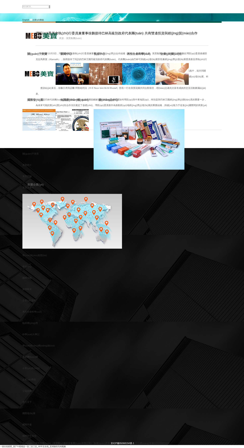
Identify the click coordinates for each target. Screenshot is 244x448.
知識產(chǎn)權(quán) (75, 99)
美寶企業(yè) (35, 184)
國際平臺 (27, 424)
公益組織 (27, 390)
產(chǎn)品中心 (108, 99)
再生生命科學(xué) (139, 53)
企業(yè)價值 (29, 379)
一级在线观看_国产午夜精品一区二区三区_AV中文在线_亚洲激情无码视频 (33, 446)
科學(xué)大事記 (31, 334)
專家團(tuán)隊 (30, 357)
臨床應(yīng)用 (30, 323)
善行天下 (27, 402)
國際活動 (27, 278)
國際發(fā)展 (35, 99)
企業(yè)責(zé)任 (171, 53)
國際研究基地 (29, 436)
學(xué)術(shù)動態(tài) (34, 255)
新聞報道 (27, 289)
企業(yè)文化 (29, 300)
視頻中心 (99, 53)
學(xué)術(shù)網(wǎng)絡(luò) (38, 345)
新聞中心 (66, 53)
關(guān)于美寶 (37, 53)
